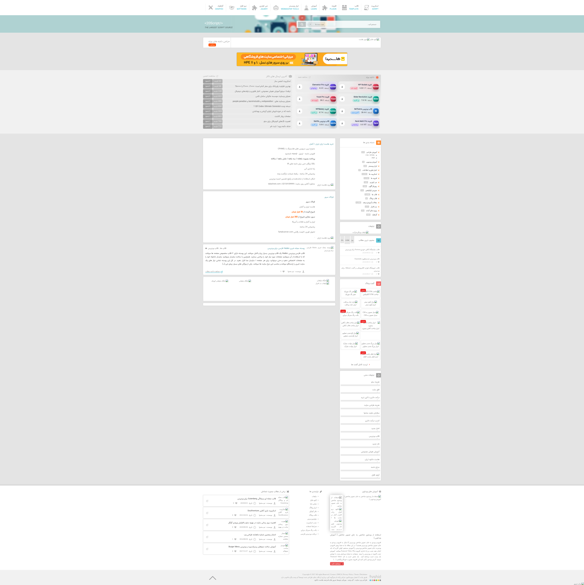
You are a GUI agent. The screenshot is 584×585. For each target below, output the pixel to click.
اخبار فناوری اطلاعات (369, 170)
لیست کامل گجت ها (359, 364)
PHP (373, 158)
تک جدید (375, 444)
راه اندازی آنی (309, 168)
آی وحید (350, 580)
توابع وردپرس (312, 519)
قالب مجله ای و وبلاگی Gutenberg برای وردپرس (256, 498)
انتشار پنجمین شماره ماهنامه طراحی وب (260, 534)
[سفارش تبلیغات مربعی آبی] (245, 281)
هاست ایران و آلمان (307, 206)
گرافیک (374, 215)
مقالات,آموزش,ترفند (370, 202)
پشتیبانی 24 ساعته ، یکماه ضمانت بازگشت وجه (296, 173)
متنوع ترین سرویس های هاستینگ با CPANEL (296, 148)
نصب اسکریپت (311, 523)
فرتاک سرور (329, 197)
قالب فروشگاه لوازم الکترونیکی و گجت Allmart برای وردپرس (360, 269)
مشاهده (212, 45)
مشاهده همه (302, 77)
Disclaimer (363, 574)
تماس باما (313, 504)
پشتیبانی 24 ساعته (307, 226)
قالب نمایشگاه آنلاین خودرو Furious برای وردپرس (362, 249)
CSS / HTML (370, 155)
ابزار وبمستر (372, 166)
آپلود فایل (375, 475)
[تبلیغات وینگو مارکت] (360, 232)
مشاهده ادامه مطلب (212, 271)
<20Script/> (214, 23)
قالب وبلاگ (373, 198)
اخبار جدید (375, 428)
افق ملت (375, 389)
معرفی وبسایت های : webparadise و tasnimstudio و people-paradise (261, 101)
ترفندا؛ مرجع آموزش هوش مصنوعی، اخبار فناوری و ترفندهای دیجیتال (262, 91)
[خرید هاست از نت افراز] (322, 283)
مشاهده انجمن (209, 76)
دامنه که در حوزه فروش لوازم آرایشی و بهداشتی (271, 111)
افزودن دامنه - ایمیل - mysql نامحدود (300, 153)
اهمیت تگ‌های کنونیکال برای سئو (277, 121)
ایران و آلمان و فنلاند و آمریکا (303, 221)
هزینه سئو (375, 382)
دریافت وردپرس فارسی (309, 534)
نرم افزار (374, 207)
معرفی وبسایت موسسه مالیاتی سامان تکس (272, 96)
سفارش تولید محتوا (371, 413)
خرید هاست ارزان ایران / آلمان (321, 144)
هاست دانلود (318, 580)
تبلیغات (314, 496)
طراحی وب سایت (361, 580)
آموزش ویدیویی (371, 162)
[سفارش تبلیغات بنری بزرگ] (323, 280)
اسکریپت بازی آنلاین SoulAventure (262, 510)
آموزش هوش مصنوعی (370, 451)
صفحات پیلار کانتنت (282, 116)
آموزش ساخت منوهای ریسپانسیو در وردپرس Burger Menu (252, 546)
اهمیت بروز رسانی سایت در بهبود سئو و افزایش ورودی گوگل (252, 522)
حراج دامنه (375, 467)
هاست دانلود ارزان (372, 459)
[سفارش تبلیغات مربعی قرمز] (219, 281)
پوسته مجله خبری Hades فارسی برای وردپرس (286, 248)
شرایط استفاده (311, 526)
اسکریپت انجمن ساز (282, 81)
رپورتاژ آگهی (373, 186)
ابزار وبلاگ (313, 508)
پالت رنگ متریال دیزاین (309, 530)
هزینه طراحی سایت (371, 405)
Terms (356, 574)
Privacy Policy (348, 574)
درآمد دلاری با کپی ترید (370, 397)
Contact (333, 574)
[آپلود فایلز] (374, 39)
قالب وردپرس (213, 248)
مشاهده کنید (336, 564)
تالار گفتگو (313, 511)
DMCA (339, 574)
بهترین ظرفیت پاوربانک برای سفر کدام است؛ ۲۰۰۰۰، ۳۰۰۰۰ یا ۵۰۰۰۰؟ (262, 86)
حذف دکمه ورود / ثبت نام (280, 126)
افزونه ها (374, 178)
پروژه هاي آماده (371, 210)
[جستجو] (302, 24)
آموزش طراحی (371, 152)
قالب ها (223, 248)
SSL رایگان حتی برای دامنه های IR (301, 163)
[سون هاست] (364, 39)
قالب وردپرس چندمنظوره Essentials (367, 259)
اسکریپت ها (373, 174)
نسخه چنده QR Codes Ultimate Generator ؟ (272, 106)
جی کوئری (373, 182)
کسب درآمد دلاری (372, 420)
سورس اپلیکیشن (371, 190)
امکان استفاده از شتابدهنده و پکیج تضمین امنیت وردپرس (292, 178)
